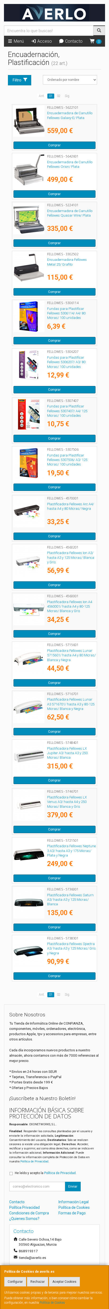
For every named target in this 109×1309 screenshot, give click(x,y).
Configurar (15, 1282)
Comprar (54, 145)
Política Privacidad (24, 1207)
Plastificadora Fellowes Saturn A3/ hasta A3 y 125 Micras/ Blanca (70, 899)
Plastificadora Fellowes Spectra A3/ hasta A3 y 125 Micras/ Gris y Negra (71, 948)
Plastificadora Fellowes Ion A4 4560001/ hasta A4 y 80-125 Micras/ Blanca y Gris (69, 606)
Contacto (73, 41)
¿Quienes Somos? (24, 1218)
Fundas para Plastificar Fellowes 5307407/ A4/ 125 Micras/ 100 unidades (67, 411)
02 (59, 96)
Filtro (17, 80)
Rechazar (37, 1282)
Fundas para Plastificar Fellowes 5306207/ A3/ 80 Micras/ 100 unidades (66, 362)
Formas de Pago (72, 1213)
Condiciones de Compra (29, 1213)
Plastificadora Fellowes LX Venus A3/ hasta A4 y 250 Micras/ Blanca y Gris (67, 802)
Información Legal (73, 1202)
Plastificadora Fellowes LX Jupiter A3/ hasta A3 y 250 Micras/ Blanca (67, 753)
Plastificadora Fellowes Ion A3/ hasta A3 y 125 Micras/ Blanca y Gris (70, 557)
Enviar (72, 1186)
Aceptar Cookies (64, 1282)
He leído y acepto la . (45, 1173)
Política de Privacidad (34, 1161)
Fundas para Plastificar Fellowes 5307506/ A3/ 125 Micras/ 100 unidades (67, 460)
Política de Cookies (52, 1302)
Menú (18, 41)
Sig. (67, 96)
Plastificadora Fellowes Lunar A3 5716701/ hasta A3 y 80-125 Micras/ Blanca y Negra (70, 704)
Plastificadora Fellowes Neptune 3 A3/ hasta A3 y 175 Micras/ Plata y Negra (71, 850)
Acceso (44, 41)
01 (51, 96)
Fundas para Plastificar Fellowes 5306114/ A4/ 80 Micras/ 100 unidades (66, 313)
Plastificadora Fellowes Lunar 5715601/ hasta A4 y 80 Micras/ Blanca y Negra (71, 655)
